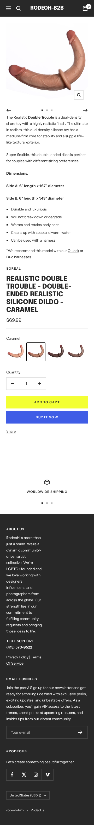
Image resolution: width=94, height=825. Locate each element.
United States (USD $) (25, 795)
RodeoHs (37, 810)
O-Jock (73, 250)
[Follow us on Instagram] (36, 774)
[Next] (85, 110)
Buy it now (47, 417)
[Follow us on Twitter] (24, 774)
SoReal (13, 268)
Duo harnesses (18, 257)
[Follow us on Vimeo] (47, 774)
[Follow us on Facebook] (12, 774)
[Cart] (85, 8)
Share (11, 431)
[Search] (18, 8)
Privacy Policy (17, 657)
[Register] (80, 732)
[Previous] (8, 110)
